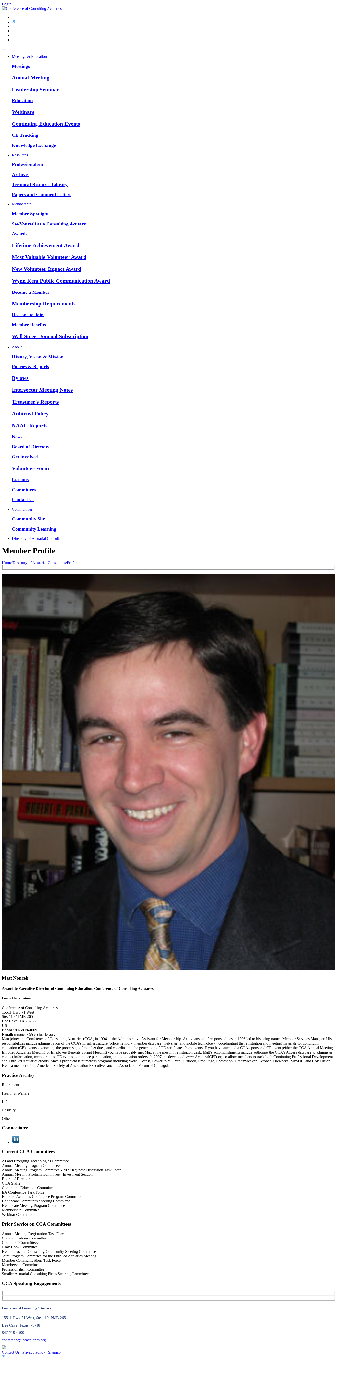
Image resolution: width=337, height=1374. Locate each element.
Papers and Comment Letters (41, 194)
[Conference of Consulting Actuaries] (32, 8)
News (17, 436)
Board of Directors (30, 446)
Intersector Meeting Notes (42, 390)
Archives (20, 174)
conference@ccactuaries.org (24, 1340)
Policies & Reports (30, 366)
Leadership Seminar (35, 89)
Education (22, 100)
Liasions (20, 479)
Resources (20, 155)
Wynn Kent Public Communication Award (61, 281)
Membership (21, 204)
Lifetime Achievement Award (45, 245)
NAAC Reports (30, 425)
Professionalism (27, 164)
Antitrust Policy (30, 413)
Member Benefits (29, 324)
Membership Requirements (43, 303)
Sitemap (54, 1352)
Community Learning (34, 529)
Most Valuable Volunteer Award (49, 257)
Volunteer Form (30, 468)
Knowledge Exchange (34, 145)
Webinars (23, 112)
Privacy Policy (33, 1352)
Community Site (28, 518)
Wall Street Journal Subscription (50, 336)
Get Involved (25, 456)
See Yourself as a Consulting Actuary (49, 223)
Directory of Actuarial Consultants (38, 538)
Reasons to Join (28, 314)
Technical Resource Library (40, 184)
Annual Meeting (30, 77)
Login (6, 4)
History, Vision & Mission (38, 356)
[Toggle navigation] (4, 49)
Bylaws (20, 378)
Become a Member (30, 292)
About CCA (21, 347)
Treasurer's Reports (35, 402)
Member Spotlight (30, 213)
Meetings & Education (29, 56)
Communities (22, 509)
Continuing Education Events (46, 124)
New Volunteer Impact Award (46, 269)
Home (7, 563)
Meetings (21, 66)
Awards (19, 233)
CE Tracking (25, 135)
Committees (24, 489)
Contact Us (23, 499)
